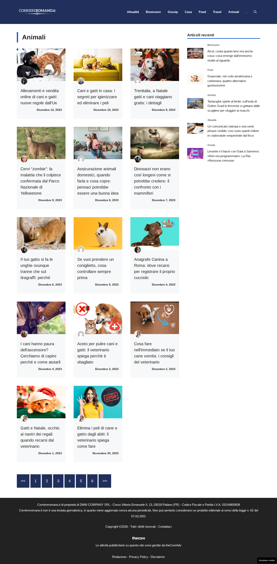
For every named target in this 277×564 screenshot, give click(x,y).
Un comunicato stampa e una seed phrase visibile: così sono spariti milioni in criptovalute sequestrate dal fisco (233, 131)
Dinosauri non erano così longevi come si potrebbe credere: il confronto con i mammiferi (152, 181)
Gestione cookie (267, 560)
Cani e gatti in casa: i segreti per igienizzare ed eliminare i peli (97, 96)
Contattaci (165, 526)
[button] (255, 12)
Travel (217, 12)
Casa (188, 12)
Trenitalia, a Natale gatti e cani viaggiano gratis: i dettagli (153, 96)
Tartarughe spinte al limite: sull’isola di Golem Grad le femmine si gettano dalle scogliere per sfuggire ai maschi (233, 106)
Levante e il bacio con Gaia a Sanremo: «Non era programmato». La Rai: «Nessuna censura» (233, 156)
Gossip (173, 12)
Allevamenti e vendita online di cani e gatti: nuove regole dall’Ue (39, 96)
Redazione (119, 557)
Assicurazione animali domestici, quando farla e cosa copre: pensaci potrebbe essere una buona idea (97, 181)
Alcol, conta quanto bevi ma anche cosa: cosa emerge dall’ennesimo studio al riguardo (230, 56)
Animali (233, 12)
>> (105, 481)
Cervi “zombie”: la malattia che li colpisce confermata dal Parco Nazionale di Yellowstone (40, 181)
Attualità (133, 12)
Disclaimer (158, 557)
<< (23, 481)
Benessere (153, 12)
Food (202, 12)
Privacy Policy (138, 557)
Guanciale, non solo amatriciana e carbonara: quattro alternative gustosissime (229, 80)
